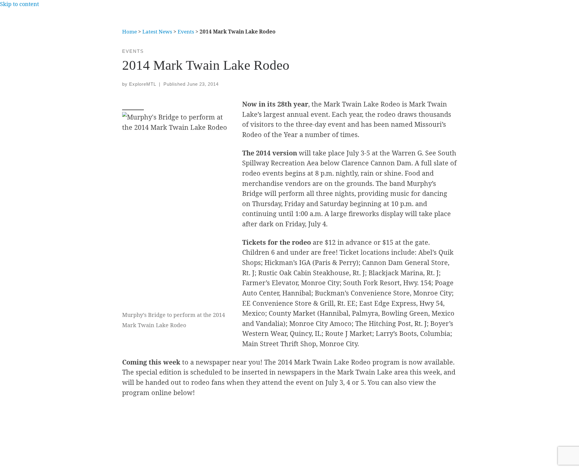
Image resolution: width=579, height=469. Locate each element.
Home (129, 31)
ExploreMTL (142, 84)
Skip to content (19, 4)
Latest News (157, 31)
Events (186, 31)
